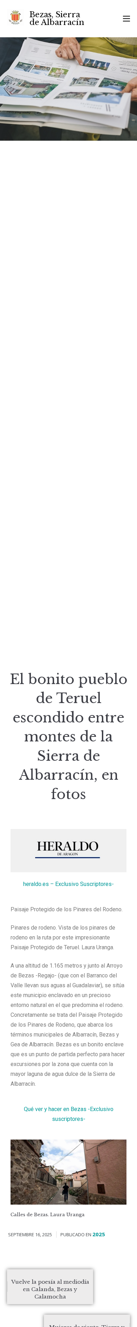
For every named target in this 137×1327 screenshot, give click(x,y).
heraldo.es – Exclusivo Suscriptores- (68, 884)
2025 (98, 1234)
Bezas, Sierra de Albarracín (57, 18)
